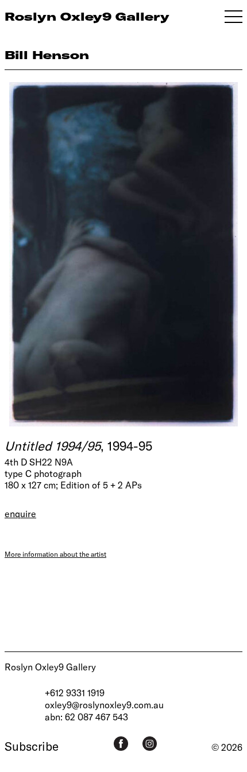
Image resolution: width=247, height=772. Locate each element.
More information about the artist (55, 554)
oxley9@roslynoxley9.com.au (104, 704)
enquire (20, 513)
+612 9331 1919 (75, 692)
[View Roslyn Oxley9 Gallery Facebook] (121, 743)
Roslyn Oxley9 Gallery (50, 666)
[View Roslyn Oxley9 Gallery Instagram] (149, 743)
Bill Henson (47, 54)
